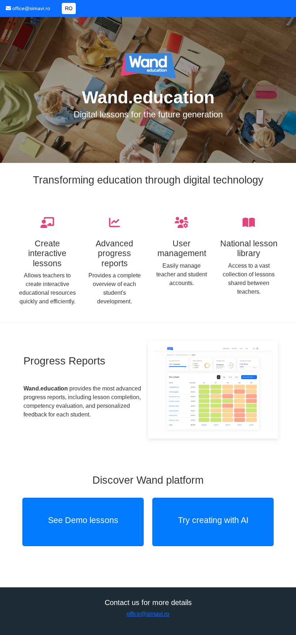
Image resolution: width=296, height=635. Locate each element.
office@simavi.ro (31, 8)
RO (69, 8)
